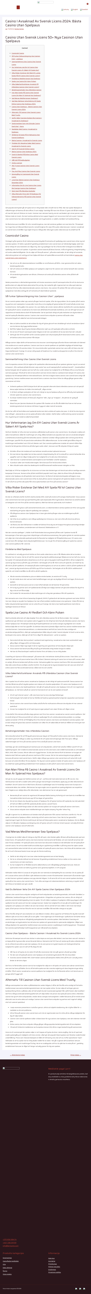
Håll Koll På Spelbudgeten (21, 160)
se (6, 29)
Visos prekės (7, 1274)
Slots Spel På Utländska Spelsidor (23, 191)
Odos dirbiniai (7, 1267)
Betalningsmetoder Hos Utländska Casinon (26, 90)
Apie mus (51, 1258)
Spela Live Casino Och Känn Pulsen (24, 81)
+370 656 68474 (10, 1239)
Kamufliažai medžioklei (11, 1261)
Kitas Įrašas (75, 1055)
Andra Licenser (17, 163)
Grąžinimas (52, 1269)
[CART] (87, 5)
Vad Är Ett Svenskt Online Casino (23, 149)
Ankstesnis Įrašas (17, 1055)
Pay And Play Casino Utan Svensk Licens (26, 171)
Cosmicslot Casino (18, 53)
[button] (18, 7)
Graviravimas (7, 1258)
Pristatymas (52, 1264)
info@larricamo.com (10, 1245)
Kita (4, 1264)
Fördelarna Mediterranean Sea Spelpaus (26, 78)
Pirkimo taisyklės (54, 1266)
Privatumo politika (54, 1272)
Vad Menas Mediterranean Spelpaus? (25, 98)
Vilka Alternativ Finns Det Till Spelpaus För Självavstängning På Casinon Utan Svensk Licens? (26, 197)
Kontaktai (51, 1261)
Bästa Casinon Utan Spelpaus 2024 (24, 151)
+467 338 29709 (9, 1242)
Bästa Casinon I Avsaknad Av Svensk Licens (27, 140)
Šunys (5, 1271)
